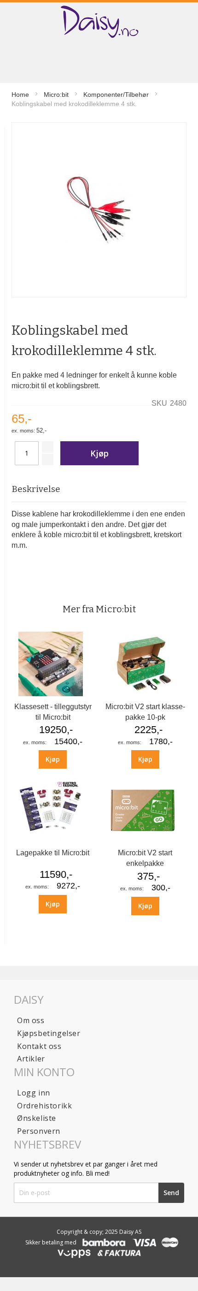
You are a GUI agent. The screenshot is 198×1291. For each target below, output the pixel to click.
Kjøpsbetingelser (49, 1033)
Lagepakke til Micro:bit (52, 853)
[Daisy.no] (99, 22)
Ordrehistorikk (44, 1106)
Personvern (38, 1131)
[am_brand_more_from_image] (52, 694)
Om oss (31, 1020)
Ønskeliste (36, 1118)
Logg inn (33, 1093)
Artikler (31, 1059)
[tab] (99, 489)
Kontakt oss (39, 1046)
